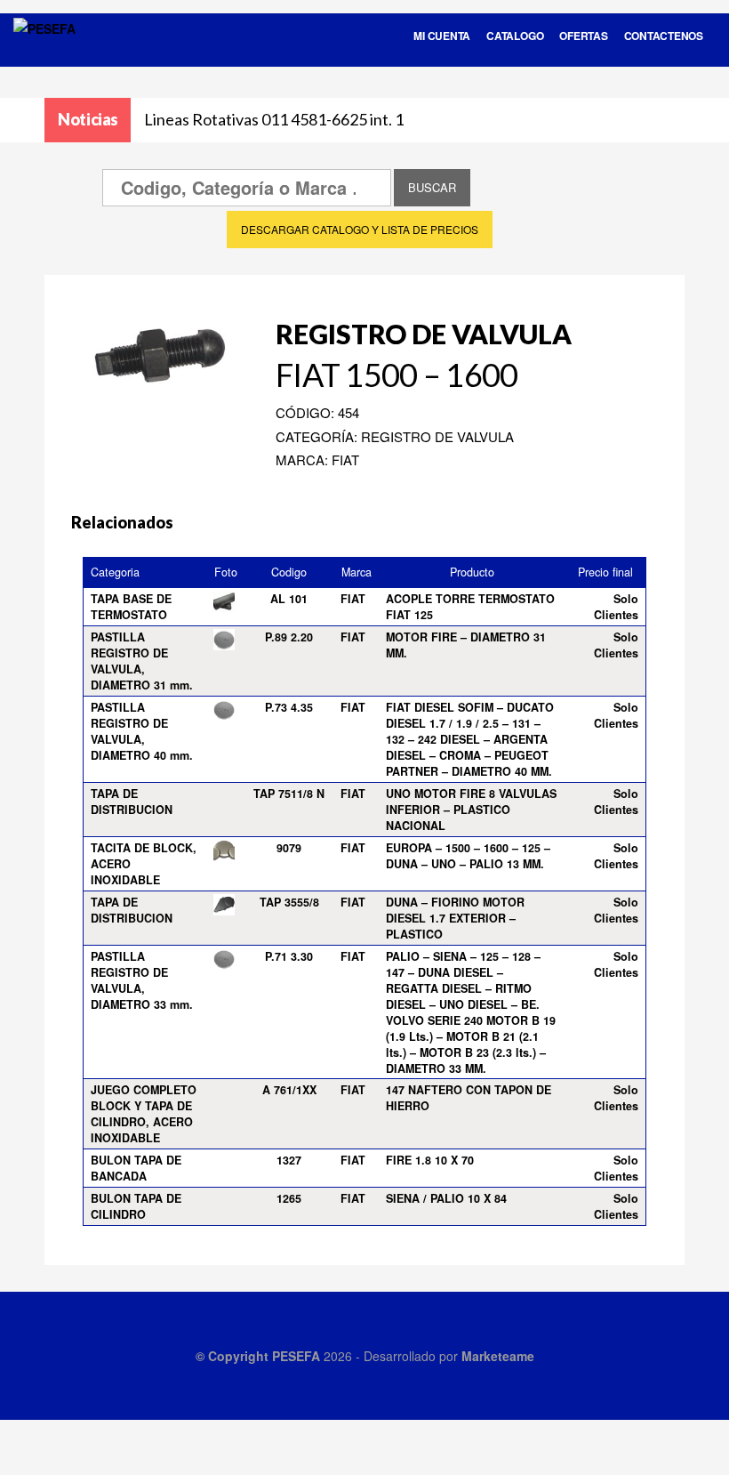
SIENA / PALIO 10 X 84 (446, 1198)
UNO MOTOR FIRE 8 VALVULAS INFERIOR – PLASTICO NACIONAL (471, 810)
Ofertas (583, 36)
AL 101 (289, 599)
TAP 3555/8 (289, 902)
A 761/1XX (289, 1090)
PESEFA (296, 1356)
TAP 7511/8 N (288, 794)
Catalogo (514, 36)
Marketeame (497, 1356)
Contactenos (663, 36)
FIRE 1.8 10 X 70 (430, 1160)
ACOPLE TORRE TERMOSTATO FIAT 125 (470, 607)
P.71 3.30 (289, 956)
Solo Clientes (616, 607)
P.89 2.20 (289, 637)
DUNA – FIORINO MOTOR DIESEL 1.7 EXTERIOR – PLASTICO (455, 918)
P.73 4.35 (289, 707)
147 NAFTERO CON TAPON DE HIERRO (468, 1098)
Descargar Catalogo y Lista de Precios (359, 229)
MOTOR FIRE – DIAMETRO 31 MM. (466, 645)
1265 (288, 1198)
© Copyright (234, 1356)
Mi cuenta (441, 36)
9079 (288, 848)
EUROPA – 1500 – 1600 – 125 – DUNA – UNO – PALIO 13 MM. (468, 856)
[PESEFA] (44, 51)
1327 (288, 1160)
